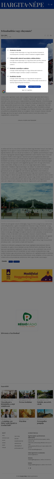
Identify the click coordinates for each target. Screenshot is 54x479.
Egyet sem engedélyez (27, 90)
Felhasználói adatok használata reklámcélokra (25, 58)
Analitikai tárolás (15, 76)
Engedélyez (22, 86)
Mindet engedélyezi (34, 86)
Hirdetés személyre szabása (19, 68)
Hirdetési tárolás (15, 50)
